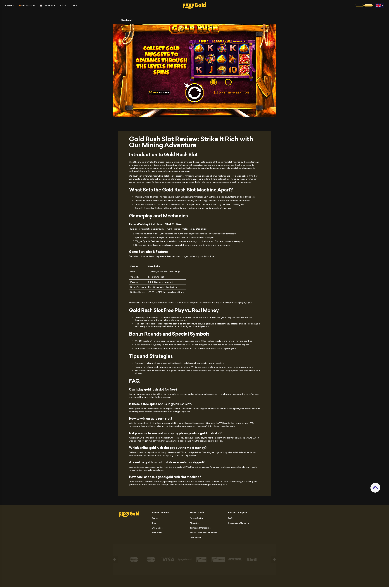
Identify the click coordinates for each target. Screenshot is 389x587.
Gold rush (126, 20)
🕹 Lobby (9, 5)
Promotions (156, 532)
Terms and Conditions (200, 527)
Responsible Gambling (238, 523)
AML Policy (195, 537)
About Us (194, 523)
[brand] (359, 5)
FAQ (230, 518)
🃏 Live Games (47, 5)
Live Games (157, 527)
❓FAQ (74, 5)
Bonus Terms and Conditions (203, 532)
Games (154, 518)
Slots (63, 5)
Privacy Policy (196, 518)
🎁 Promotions (27, 5)
